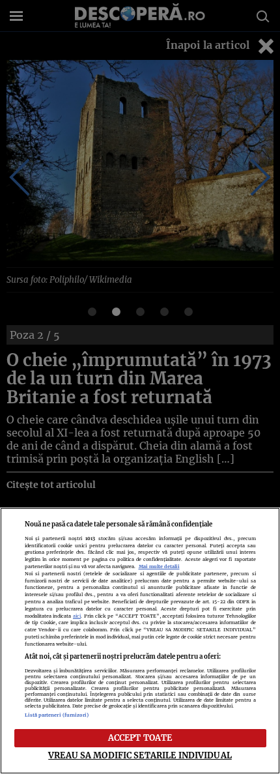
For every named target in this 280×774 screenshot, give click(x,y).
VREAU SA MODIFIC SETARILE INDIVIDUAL (140, 755)
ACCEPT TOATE (140, 737)
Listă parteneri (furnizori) (57, 715)
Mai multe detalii (159, 566)
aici (77, 616)
